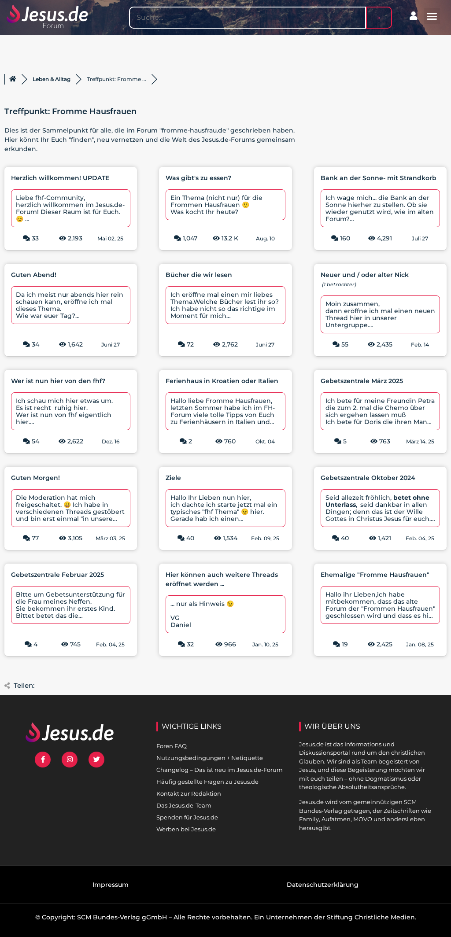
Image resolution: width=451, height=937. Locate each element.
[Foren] (12, 79)
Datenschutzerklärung (323, 885)
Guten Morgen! (35, 478)
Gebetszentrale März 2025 (362, 381)
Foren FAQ (171, 745)
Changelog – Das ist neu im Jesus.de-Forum (219, 769)
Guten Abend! (33, 275)
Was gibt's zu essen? (198, 178)
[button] (432, 16)
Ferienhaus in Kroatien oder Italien (222, 381)
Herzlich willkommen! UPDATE (60, 178)
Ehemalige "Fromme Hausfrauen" (375, 575)
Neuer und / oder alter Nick (365, 275)
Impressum (110, 885)
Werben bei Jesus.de (186, 829)
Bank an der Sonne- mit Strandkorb (378, 178)
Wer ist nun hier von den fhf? (58, 381)
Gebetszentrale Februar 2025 (57, 575)
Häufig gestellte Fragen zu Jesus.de (207, 781)
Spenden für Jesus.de (187, 817)
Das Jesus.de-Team (183, 805)
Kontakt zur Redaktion (188, 793)
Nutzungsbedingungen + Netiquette (209, 757)
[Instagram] (70, 759)
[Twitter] (96, 759)
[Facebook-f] (43, 759)
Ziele (173, 478)
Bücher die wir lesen (199, 275)
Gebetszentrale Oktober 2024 (368, 478)
